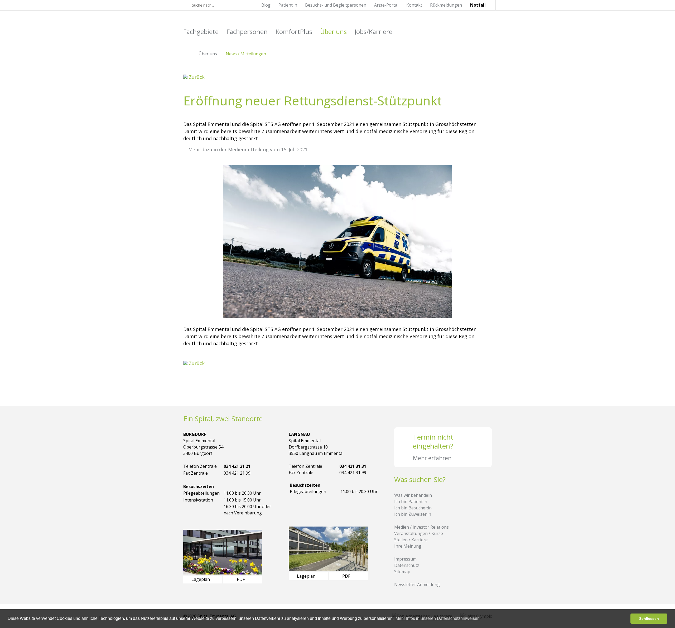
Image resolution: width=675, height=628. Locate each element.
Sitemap (402, 572)
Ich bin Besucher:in (413, 508)
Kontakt (414, 5)
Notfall (478, 5)
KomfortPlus (294, 31)
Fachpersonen (247, 31)
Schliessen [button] (649, 618)
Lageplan (201, 579)
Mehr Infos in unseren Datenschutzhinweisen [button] (438, 618)
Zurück (196, 77)
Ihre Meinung (407, 546)
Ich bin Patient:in (410, 501)
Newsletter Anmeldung (417, 584)
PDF (241, 579)
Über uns (333, 31)
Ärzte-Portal (386, 5)
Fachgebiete (201, 31)
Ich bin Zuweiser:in (412, 514)
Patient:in (287, 5)
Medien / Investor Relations (421, 527)
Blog (266, 5)
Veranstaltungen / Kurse (418, 533)
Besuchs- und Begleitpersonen (335, 5)
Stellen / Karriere (411, 540)
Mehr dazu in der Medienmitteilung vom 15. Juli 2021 (247, 149)
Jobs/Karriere (373, 31)
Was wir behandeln (413, 495)
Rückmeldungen (446, 5)
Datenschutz (406, 565)
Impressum (405, 559)
